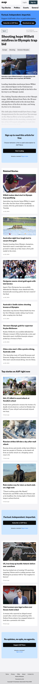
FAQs (18, 674)
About (23, 674)
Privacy (13, 674)
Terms (7, 674)
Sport (4, 31)
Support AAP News (19, 645)
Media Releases (19, 676)
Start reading (19, 151)
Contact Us (31, 674)
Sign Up (33, 2)
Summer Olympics (23, 50)
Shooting (12, 50)
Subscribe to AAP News (10, 23)
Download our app (28, 23)
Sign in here (25, 156)
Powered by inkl (19, 679)
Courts (26, 7)
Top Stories (6, 7)
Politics (17, 7)
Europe (4, 50)
